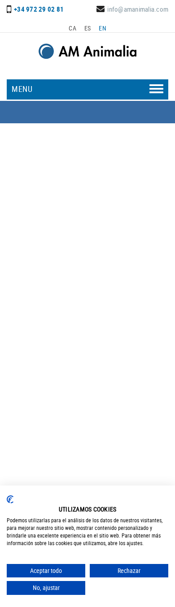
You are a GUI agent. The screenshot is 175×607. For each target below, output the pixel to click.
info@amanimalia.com (137, 8)
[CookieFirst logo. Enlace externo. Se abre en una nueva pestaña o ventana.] (10, 499)
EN (102, 28)
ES (87, 28)
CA (72, 28)
